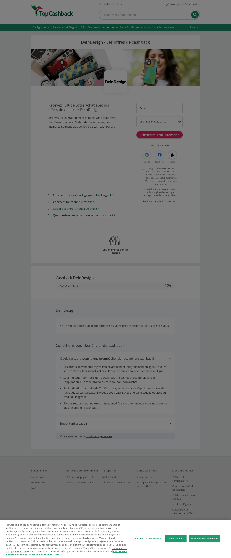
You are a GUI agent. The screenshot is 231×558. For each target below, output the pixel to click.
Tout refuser (176, 538)
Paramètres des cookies (148, 538)
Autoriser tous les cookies (204, 538)
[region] (115, 539)
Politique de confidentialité (44, 554)
